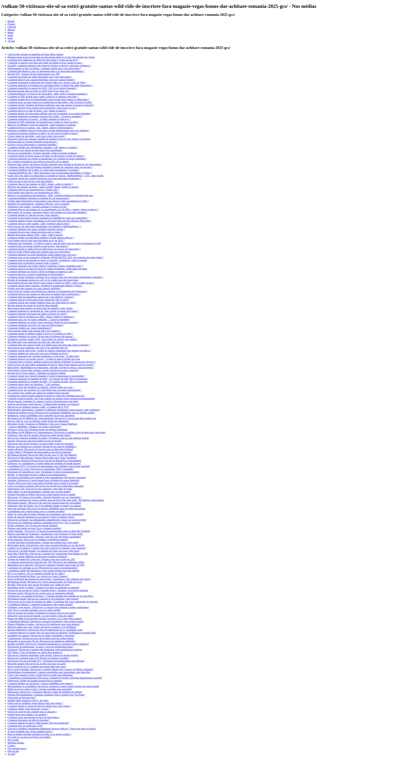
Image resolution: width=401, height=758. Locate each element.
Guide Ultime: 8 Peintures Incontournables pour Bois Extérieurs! (39, 452)
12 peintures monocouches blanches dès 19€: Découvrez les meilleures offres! (46, 562)
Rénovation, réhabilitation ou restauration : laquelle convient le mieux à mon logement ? (51, 367)
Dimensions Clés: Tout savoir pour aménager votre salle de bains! (40, 488)
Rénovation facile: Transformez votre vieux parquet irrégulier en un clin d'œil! (46, 545)
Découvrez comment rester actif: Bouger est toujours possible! (38, 658)
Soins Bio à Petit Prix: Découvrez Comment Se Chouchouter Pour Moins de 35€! (48, 553)
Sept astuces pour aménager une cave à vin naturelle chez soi (38, 347)
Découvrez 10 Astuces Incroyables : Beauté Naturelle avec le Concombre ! (44, 497)
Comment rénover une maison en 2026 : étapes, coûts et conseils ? (40, 184)
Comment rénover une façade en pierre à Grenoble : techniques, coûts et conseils (47, 260)
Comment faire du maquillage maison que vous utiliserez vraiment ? (41, 297)
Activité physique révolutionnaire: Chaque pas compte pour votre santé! (43, 542)
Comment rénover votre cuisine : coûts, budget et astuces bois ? (39, 223)
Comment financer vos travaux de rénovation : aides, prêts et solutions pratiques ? (48, 93)
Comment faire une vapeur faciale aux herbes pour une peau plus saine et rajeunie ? (49, 345)
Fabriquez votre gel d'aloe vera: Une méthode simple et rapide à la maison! (44, 505)
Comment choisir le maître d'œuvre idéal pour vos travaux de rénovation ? (44, 249)
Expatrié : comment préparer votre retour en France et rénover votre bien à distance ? (49, 65)
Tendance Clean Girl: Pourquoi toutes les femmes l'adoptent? (38, 429)
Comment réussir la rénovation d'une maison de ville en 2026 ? (39, 299)
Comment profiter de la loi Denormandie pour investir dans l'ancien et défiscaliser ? (49, 99)
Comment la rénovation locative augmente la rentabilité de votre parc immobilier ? (48, 218)
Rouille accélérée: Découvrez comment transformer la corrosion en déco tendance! (48, 644)
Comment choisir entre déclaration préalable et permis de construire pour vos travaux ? (50, 167)
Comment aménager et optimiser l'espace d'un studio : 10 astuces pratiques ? (45, 116)
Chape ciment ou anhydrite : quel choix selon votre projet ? (37, 136)
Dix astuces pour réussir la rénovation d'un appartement (35, 150)
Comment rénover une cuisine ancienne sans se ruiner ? (35, 232)
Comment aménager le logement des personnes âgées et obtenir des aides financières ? (50, 85)
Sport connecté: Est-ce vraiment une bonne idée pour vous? (37, 666)
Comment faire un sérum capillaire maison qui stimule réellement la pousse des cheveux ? (52, 362)
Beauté (11, 21)
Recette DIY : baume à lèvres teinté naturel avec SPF (34, 74)
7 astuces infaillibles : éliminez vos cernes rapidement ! (34, 426)
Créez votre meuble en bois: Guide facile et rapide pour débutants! (40, 675)
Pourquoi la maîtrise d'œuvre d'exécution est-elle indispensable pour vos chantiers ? (49, 130)
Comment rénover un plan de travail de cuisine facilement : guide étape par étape (47, 268)
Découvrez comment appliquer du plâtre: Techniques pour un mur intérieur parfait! (48, 438)
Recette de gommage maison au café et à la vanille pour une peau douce (43, 280)
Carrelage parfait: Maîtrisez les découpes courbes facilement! (37, 556)
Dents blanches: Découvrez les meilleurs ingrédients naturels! (38, 539)
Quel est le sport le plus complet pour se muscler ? (32, 711)
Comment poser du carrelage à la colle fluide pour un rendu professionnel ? (45, 390)
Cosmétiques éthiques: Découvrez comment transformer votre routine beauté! (46, 621)
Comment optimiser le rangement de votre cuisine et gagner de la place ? (43, 311)
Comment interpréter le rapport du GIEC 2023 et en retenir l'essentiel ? (42, 88)
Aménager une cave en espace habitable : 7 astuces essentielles (38, 319)
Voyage (11, 41)
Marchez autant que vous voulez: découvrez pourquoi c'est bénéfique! (42, 627)
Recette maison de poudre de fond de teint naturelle (33, 305)
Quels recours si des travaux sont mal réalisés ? (31, 181)
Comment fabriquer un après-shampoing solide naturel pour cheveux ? (42, 254)
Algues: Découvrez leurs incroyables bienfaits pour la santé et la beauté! (43, 483)
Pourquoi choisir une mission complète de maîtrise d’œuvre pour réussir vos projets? (49, 139)
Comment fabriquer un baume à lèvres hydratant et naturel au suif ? (41, 271)
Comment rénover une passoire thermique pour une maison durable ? (42, 79)
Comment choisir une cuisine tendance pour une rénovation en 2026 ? (42, 302)
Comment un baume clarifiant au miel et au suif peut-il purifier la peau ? (43, 133)
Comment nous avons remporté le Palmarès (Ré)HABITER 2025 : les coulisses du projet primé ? (55, 257)
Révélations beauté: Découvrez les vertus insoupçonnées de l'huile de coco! (45, 582)
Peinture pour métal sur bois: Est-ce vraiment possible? (34, 528)
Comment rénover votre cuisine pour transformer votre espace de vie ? (42, 108)
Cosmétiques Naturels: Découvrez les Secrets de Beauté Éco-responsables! (44, 460)
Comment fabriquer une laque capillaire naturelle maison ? (36, 229)
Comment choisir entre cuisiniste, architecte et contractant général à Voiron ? (45, 285)
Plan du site (13, 751)
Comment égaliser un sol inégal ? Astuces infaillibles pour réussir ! (40, 683)
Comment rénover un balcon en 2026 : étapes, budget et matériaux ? (41, 316)
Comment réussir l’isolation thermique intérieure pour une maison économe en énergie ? (51, 105)
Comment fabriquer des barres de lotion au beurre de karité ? (37, 314)
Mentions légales (16, 742)
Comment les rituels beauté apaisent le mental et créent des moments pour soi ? (46, 395)
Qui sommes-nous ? (17, 748)
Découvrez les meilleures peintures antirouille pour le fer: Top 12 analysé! (44, 522)
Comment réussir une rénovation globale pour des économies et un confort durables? (49, 113)
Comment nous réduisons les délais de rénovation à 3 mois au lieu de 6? (43, 60)
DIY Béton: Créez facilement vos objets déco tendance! (35, 652)
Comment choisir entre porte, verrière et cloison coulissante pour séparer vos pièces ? (49, 350)
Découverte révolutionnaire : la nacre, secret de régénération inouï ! (41, 646)
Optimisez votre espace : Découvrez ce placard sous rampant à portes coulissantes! (48, 607)
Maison (11, 29)
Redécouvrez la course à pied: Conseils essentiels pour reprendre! (40, 689)
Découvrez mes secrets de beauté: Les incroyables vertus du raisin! (40, 615)
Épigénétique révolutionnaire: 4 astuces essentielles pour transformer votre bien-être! (49, 672)
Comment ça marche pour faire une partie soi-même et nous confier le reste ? (45, 62)
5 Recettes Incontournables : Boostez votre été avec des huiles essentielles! (44, 536)
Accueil (11, 754)
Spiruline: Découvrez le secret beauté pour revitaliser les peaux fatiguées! (44, 480)
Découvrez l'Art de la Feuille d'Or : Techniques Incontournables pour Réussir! (46, 661)
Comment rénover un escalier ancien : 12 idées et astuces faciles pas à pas (44, 359)
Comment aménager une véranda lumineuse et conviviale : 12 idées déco (43, 356)
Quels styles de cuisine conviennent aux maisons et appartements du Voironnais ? (48, 291)
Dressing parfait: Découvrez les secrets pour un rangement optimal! (41, 593)
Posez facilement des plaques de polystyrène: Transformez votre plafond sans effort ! (49, 579)
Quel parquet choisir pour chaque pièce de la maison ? (34, 330)
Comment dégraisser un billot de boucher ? (29, 720)
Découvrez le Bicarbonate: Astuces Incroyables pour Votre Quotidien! (42, 457)
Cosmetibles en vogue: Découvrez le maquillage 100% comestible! (40, 469)
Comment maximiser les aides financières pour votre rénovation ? (40, 77)
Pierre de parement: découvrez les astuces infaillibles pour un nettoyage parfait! (46, 508)
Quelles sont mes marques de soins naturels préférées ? (34, 288)
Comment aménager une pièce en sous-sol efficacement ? (36, 325)
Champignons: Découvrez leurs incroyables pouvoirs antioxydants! (41, 638)
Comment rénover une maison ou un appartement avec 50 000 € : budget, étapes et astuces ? (53, 209)
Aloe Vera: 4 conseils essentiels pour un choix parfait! (34, 610)
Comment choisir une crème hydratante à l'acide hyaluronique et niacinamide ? (46, 376)
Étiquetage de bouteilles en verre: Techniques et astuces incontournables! (43, 472)
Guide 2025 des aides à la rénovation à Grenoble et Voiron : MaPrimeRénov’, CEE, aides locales (55, 175)
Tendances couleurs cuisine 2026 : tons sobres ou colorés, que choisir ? (43, 339)
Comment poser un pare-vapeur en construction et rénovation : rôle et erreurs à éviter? (50, 102)
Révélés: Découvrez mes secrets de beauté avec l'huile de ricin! (39, 584)
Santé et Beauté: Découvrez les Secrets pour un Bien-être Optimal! (40, 449)
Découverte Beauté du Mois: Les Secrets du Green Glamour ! (38, 576)
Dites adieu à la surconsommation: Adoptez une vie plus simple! (39, 491)
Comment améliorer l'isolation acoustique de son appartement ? (39, 198)
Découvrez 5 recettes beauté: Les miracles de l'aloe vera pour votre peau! (43, 551)
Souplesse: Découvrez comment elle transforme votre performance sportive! (45, 649)
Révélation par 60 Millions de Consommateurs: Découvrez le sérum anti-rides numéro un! (52, 418)
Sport (10, 38)
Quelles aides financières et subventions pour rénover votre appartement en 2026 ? (48, 201)
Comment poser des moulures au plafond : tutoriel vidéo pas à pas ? (41, 387)
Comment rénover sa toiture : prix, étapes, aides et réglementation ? (41, 127)
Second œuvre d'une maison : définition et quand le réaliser (37, 373)
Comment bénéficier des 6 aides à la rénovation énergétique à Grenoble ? (44, 170)
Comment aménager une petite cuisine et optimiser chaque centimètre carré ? (45, 266)
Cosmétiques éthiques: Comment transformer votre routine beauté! (40, 604)
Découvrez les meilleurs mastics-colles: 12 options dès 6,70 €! (38, 407)
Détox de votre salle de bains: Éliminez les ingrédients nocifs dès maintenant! (45, 514)
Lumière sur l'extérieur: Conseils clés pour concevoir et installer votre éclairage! (47, 548)
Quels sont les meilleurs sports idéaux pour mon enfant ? (35, 703)
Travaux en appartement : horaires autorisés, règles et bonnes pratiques (42, 153)
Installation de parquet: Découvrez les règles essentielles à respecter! (41, 635)
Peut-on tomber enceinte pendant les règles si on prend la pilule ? (39, 734)
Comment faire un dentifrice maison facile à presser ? (34, 263)
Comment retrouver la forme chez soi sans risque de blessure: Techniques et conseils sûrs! (52, 632)
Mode (10, 32)
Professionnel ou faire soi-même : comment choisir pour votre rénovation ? (44, 68)
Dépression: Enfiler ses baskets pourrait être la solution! (35, 680)
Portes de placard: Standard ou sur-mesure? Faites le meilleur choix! (41, 517)
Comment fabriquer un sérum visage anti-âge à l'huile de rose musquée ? (43, 322)
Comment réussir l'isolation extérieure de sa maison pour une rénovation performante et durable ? (55, 277)
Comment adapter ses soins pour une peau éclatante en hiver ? (38, 353)
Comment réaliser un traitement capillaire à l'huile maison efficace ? (41, 237)
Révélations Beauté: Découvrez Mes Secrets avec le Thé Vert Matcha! (42, 455)
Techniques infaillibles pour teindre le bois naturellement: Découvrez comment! (47, 477)
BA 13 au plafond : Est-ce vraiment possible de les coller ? (36, 573)
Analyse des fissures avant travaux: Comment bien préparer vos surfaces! (44, 404)
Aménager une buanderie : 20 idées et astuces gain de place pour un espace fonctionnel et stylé (54, 243)
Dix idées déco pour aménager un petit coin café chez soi (36, 342)
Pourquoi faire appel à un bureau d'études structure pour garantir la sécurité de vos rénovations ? (55, 164)
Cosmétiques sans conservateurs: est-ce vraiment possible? (36, 511)
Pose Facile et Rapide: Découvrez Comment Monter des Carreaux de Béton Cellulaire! (50, 669)
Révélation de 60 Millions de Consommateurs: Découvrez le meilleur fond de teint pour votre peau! (57, 432)
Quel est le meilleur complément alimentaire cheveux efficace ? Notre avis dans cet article (52, 728)
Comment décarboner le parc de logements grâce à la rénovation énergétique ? (46, 71)
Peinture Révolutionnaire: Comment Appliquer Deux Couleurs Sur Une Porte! (46, 694)
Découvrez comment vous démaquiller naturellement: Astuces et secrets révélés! (47, 519)
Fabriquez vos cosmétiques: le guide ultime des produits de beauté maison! (44, 463)
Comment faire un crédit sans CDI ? (25, 725)
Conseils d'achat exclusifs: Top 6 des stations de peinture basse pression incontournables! (51, 398)
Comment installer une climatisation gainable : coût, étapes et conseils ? (43, 147)
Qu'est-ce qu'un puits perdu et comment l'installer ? (33, 144)
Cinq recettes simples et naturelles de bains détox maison (35, 54)
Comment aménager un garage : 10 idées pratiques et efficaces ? (39, 119)
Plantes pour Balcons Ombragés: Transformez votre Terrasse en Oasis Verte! (45, 534)
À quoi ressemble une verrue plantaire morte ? (30, 731)
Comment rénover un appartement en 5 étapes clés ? (33, 189)
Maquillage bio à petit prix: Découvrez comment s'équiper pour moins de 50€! (46, 565)
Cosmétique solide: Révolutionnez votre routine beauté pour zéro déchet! (43, 570)
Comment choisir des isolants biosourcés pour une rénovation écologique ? (44, 178)
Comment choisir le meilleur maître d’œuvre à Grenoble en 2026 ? (40, 333)
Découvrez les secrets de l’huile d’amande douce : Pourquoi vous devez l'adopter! (48, 590)
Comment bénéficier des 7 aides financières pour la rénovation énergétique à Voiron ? (50, 172)
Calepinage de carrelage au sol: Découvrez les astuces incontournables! (43, 567)
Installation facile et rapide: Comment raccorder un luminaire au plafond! (43, 587)
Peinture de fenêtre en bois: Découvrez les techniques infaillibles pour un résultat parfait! (51, 412)
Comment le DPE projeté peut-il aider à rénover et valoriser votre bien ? (43, 96)
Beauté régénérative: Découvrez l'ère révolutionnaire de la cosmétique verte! (45, 630)
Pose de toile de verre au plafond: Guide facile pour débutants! (38, 421)
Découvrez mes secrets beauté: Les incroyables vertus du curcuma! (40, 443)
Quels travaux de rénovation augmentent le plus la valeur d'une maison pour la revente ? (51, 364)
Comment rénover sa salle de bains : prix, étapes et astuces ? (37, 110)
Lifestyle (12, 27)
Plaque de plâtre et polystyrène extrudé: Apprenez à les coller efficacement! (45, 618)
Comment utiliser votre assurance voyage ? (29, 709)
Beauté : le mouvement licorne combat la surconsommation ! (37, 474)
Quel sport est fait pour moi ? (22, 697)
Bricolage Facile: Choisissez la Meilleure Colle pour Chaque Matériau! (42, 424)
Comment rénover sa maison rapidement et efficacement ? (36, 274)
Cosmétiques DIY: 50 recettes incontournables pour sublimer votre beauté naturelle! (49, 466)
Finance (11, 24)
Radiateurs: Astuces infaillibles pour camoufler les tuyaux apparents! (41, 415)
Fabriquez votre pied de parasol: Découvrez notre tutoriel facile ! (39, 435)
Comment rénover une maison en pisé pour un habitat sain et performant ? (44, 294)
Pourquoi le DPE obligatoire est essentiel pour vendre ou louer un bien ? (43, 122)
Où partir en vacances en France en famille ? (29, 737)
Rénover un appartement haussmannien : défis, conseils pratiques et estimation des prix (50, 195)
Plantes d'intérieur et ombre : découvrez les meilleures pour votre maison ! (44, 624)
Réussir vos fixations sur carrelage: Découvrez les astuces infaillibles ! (42, 446)
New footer (13, 740)
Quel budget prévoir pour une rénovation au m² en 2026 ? (36, 240)
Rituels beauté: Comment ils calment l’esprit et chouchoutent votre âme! (43, 401)
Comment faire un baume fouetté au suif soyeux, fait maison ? (38, 246)
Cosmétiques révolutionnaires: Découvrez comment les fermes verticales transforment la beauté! (55, 677)
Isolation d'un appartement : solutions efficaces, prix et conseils (38, 204)
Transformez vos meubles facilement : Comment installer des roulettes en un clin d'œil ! (51, 596)
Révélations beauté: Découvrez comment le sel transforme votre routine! (43, 598)
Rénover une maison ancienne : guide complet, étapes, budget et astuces (43, 187)
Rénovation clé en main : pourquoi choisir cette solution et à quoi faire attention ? (47, 212)
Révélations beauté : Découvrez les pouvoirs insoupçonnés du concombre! (44, 503)
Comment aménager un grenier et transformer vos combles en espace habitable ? (47, 158)
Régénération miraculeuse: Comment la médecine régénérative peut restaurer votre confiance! (54, 409)
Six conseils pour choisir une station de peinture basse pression (38, 393)
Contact (11, 745)
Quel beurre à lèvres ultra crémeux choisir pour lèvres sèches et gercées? (43, 370)
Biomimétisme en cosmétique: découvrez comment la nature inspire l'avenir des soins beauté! (53, 686)
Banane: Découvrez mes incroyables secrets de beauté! (35, 441)
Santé (10, 35)
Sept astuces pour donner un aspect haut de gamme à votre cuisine (40, 308)
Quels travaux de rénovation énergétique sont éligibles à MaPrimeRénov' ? (44, 226)
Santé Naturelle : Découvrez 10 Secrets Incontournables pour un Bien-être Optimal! (49, 531)
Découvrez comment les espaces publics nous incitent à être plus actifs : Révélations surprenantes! (56, 500)
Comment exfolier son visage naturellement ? (30, 328)
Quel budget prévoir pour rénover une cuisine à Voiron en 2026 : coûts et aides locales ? (51, 283)
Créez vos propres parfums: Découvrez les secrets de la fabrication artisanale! (46, 486)
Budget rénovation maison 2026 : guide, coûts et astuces (35, 235)
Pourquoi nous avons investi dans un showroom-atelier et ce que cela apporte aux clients (51, 57)
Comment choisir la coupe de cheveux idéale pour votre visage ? (39, 706)
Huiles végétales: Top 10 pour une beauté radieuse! (33, 525)
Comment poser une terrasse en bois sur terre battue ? (34, 717)
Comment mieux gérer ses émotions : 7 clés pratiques (34, 384)
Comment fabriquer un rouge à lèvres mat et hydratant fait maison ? (41, 336)
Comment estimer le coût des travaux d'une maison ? (33, 215)
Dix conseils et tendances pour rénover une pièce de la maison (38, 161)
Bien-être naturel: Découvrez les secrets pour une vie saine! (37, 663)
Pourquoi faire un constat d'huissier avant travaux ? (33, 141)
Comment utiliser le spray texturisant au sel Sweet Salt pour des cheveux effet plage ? (50, 220)
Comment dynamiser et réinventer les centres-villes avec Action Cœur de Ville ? (47, 82)
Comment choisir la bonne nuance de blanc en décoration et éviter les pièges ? (46, 156)
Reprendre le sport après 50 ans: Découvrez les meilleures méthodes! (41, 641)
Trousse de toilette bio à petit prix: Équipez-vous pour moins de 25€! (41, 559)
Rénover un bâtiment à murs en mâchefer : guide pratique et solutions (42, 125)
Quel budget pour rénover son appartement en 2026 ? (34, 192)
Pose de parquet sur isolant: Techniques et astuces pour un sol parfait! (42, 613)
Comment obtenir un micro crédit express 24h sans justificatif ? (38, 723)
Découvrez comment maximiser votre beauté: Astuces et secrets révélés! (43, 655)
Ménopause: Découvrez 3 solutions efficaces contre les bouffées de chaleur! (45, 692)
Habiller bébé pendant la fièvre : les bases (28, 700)
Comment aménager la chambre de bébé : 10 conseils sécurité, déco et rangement (47, 378)
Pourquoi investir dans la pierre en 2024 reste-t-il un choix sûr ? (39, 91)
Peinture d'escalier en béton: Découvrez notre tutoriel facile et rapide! (42, 494)
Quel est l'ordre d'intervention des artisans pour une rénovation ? (39, 251)
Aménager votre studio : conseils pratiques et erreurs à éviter (37, 206)
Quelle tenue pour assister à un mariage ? (28, 714)
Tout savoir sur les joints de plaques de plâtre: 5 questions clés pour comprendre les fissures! (53, 601)
